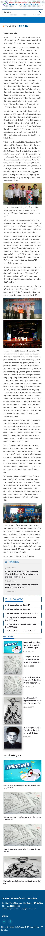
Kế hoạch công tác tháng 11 (18, 609)
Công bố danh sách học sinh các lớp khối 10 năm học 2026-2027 (21, 850)
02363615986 (15, 906)
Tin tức (10, 636)
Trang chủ (10, 26)
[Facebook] (10, 921)
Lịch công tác (15, 599)
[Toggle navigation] (3, 20)
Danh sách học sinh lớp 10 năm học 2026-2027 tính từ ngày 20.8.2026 (21, 786)
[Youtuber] (4, 921)
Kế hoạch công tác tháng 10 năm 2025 (22, 613)
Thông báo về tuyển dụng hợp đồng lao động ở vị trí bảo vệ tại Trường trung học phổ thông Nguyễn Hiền (21, 574)
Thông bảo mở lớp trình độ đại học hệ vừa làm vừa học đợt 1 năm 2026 (22, 818)
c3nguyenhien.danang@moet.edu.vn (21, 909)
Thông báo (13, 561)
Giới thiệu (23, 26)
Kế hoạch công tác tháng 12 (18, 605)
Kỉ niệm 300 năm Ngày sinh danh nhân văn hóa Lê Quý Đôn (32, 700)
